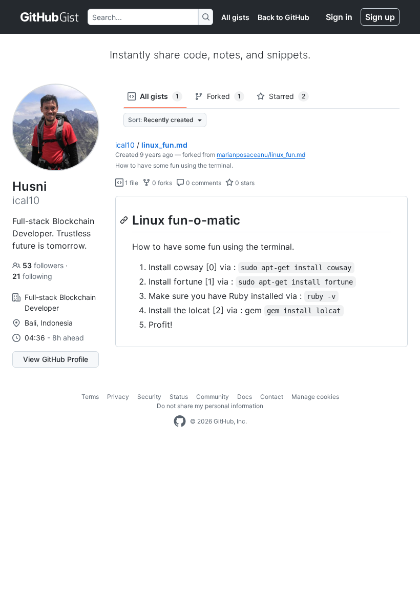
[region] (261, 271)
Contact (271, 396)
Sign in (339, 17)
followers (44, 265)
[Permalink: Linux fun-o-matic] (125, 220)
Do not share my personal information (210, 406)
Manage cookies (315, 396)
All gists (235, 17)
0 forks (161, 183)
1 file (130, 183)
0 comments (202, 183)
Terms (90, 396)
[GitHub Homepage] (180, 421)
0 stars (244, 183)
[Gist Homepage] (49, 17)
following (32, 276)
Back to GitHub (283, 17)
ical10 (125, 144)
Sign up (380, 17)
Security (149, 396)
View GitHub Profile (55, 359)
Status (179, 396)
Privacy (118, 396)
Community (212, 396)
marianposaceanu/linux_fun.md (261, 154)
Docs (244, 396)
